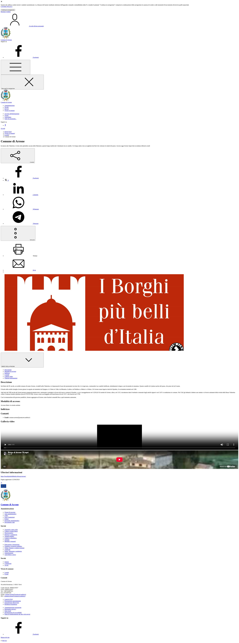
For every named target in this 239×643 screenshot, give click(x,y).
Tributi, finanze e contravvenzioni (14, 548)
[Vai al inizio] (1, 483)
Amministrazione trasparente (12, 607)
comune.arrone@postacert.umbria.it (15, 594)
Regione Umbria (6, 12)
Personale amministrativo (11, 520)
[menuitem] (21, 178)
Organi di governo (9, 512)
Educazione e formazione (11, 544)
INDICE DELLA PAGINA (8, 366)
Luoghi (6, 135)
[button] (9, 105)
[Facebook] (5, 125)
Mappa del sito (5, 637)
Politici (6, 519)
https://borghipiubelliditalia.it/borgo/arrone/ (13, 476)
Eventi (6, 574)
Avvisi (6, 565)
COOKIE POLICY (6, 6)
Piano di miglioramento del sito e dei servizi (17, 614)
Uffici (6, 515)
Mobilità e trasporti (10, 541)
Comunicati (7, 563)
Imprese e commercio (10, 534)
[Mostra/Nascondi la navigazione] (15, 67)
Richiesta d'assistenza (10, 604)
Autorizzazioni (8, 553)
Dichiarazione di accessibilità (13, 612)
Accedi (3, 128)
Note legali (7, 611)
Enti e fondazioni (9, 517)
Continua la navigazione (7, 10)
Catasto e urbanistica (10, 538)
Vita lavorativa (8, 533)
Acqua (6, 115)
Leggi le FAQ (8, 599)
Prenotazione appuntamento (12, 601)
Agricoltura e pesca (10, 554)
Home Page (7, 131)
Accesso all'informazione (11, 114)
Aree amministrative (10, 514)
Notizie (6, 562)
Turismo (6, 540)
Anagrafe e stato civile (11, 529)
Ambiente (7, 549)
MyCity (4, 640)
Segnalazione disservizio (11, 602)
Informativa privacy (10, 609)
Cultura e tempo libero (11, 531)
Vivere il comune (9, 133)
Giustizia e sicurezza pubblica (13, 546)
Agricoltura (7, 117)
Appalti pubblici (9, 536)
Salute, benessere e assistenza (13, 551)
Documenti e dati (9, 522)
